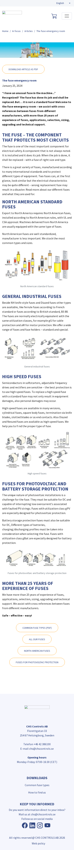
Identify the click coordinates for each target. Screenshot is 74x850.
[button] (63, 3)
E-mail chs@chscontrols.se (37, 748)
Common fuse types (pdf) (37, 627)
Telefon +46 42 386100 (37, 744)
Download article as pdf (23, 69)
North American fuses (37, 650)
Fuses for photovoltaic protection (37, 662)
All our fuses (37, 639)
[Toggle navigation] (67, 16)
